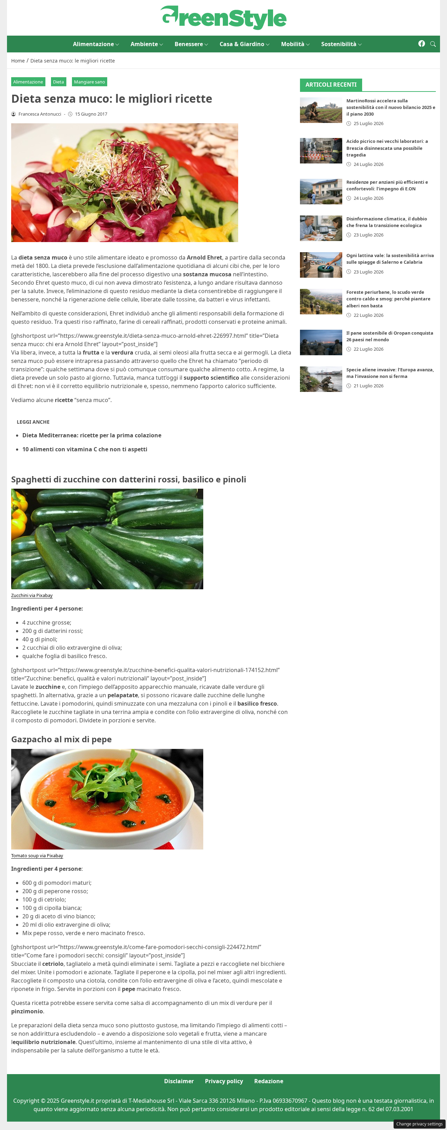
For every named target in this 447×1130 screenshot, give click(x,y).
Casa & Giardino (242, 44)
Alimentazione (93, 44)
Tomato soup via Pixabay (37, 855)
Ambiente (144, 44)
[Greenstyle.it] (223, 17)
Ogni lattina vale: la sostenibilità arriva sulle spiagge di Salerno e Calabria (390, 258)
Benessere (189, 44)
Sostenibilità (339, 44)
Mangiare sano (89, 82)
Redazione (268, 1081)
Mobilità (293, 44)
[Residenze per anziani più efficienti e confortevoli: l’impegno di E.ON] (321, 191)
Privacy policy (224, 1081)
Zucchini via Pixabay (32, 595)
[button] (433, 44)
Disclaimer (179, 1081)
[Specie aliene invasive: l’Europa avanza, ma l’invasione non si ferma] (321, 379)
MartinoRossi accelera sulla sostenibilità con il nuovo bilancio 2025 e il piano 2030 (390, 107)
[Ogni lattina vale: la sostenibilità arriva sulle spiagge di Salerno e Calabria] (321, 265)
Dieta (58, 82)
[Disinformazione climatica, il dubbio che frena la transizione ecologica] (321, 228)
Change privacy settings (419, 1124)
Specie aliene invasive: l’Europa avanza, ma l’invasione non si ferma (390, 372)
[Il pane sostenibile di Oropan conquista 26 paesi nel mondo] (321, 342)
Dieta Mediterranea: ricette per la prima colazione (91, 435)
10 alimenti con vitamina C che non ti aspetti (84, 449)
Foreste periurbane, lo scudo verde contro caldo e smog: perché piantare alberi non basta (388, 298)
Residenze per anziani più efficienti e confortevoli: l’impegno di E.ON (387, 185)
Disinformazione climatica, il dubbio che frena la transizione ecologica (386, 222)
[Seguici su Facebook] (421, 44)
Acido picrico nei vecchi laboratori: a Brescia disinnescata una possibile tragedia (387, 148)
